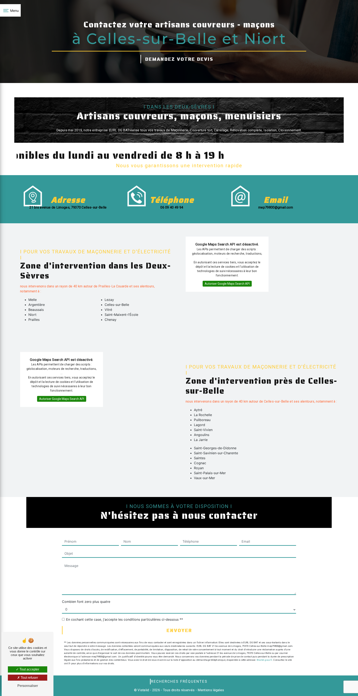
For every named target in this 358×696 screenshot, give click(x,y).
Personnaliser (27, 685)
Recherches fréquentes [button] (179, 681)
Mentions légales (210, 690)
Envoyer (179, 630)
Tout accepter (29, 669)
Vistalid (143, 690)
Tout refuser (29, 677)
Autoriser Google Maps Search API (227, 283)
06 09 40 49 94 (171, 207)
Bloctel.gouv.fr (264, 660)
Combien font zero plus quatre (86, 602)
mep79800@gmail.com (275, 207)
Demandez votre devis (179, 59)
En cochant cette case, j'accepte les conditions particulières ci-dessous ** (124, 619)
